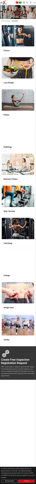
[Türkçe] (17, 2)
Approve (27, 481)
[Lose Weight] (18, 71)
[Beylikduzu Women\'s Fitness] (4, 3)
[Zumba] (18, 328)
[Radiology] (18, 136)
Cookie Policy (10, 481)
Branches (15, 21)
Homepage (6, 21)
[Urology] (18, 264)
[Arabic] (20, 2)
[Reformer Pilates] (18, 168)
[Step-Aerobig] (18, 200)
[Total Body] (18, 232)
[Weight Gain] (18, 296)
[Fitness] (18, 39)
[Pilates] (18, 104)
